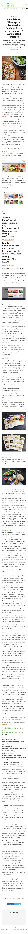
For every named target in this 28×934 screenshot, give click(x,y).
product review (11, 900)
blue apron (8, 898)
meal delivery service (16, 898)
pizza (23, 898)
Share (9, 904)
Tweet (16, 904)
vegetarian (17, 900)
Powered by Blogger (14, 928)
